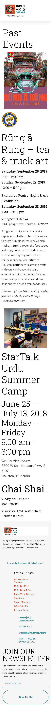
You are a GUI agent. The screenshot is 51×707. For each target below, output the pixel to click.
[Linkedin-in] (37, 555)
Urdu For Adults (22, 590)
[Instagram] (22, 555)
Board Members (22, 602)
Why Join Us (21, 606)
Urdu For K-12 (21, 586)
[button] (38, 10)
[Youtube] (29, 555)
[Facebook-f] (14, 555)
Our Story (19, 598)
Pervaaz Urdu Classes (21, 581)
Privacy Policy (22, 610)
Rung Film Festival (24, 594)
